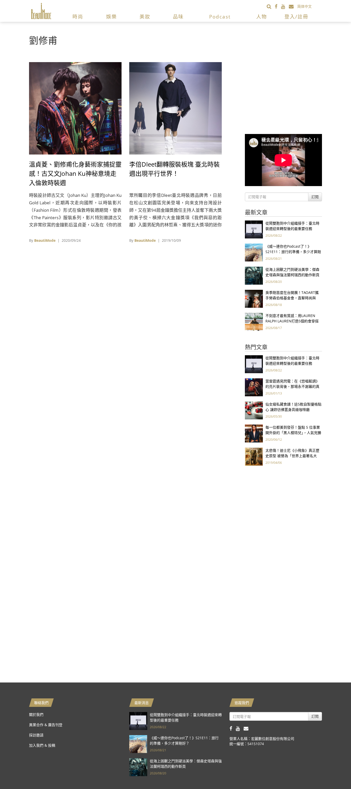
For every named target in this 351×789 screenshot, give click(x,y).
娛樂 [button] (111, 16)
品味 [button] (178, 16)
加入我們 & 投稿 (42, 745)
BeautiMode (45, 240)
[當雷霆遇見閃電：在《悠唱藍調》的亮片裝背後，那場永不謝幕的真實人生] (254, 386)
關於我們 (36, 714)
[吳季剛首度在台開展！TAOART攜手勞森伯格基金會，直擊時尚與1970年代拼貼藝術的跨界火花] (254, 298)
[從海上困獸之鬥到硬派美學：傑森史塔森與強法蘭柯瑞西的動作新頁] (254, 275)
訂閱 (315, 196)
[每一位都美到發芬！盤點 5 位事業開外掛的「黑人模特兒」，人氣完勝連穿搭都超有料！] (254, 433)
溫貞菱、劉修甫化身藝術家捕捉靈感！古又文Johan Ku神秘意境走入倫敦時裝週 (75, 173)
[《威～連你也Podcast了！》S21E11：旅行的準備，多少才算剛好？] (254, 252)
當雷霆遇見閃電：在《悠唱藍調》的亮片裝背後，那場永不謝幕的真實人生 (292, 386)
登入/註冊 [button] (296, 16)
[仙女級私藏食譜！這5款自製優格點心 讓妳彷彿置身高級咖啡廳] (254, 410)
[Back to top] (334, 772)
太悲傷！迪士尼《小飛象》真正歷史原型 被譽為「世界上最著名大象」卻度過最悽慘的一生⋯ (292, 456)
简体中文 (304, 6)
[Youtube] (285, 6)
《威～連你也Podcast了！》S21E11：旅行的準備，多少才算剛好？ (293, 251)
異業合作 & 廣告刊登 (45, 724)
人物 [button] (261, 16)
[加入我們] (293, 6)
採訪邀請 (36, 735)
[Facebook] (278, 6)
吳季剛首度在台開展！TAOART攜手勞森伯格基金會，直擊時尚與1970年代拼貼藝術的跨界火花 (292, 298)
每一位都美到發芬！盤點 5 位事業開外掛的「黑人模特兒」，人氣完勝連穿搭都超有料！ (293, 432)
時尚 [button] (77, 16)
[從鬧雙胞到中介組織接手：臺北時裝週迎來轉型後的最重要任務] (254, 229)
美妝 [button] (145, 16)
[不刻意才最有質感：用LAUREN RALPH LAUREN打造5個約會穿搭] (254, 321)
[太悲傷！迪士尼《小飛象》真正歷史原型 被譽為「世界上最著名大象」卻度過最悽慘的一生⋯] (254, 456)
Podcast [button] (220, 16)
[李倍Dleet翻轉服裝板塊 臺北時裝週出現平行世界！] (175, 107)
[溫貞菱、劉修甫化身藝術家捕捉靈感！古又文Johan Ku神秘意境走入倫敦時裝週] (75, 107)
